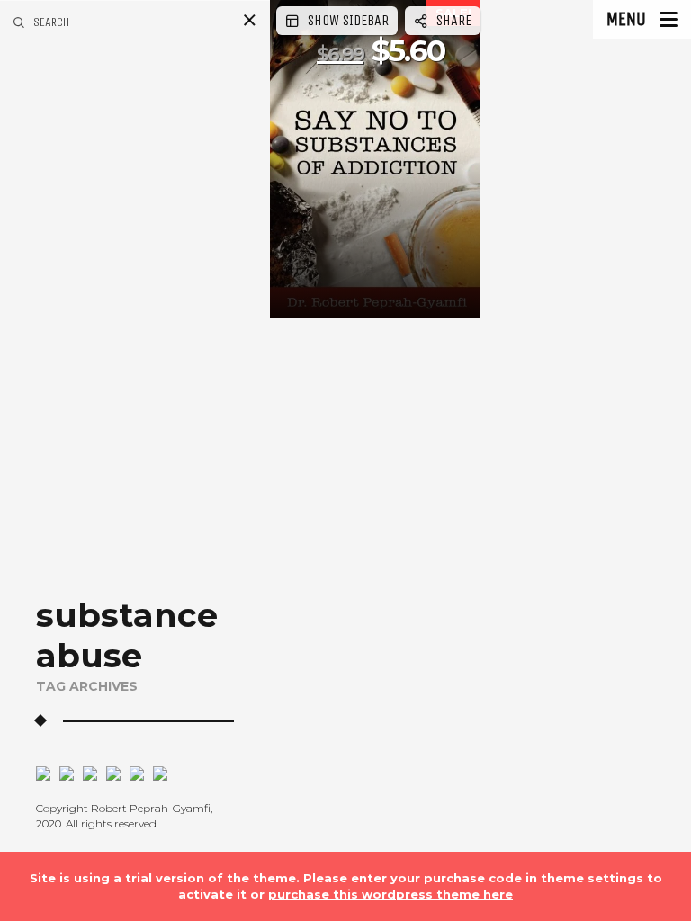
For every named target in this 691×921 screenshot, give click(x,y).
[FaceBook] (43, 772)
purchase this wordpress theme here (390, 894)
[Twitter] (85, 772)
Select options (342, 292)
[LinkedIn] (109, 772)
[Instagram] (62, 772)
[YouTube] (132, 772)
